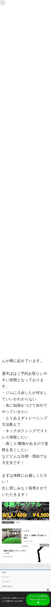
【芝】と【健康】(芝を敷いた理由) (35, 536)
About (4, 572)
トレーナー (6, 581)
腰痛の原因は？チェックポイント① (15, 551)
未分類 (18, 522)
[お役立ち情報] (11, 535)
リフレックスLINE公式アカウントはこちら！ (38, 597)
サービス (5, 577)
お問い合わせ (7, 586)
